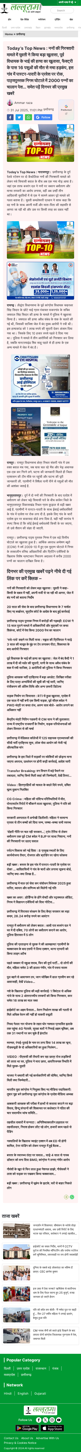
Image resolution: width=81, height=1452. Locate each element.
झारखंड (47, 27)
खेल (71, 19)
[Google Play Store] (27, 1428)
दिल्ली (4, 27)
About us (27, 1438)
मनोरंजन (41, 19)
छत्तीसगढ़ (70, 27)
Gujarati (40, 1393)
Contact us (11, 1438)
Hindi (8, 1393)
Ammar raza (23, 103)
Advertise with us (47, 1438)
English (23, 1393)
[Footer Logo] (40, 1410)
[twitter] (45, 1420)
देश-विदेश (24, 19)
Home (9, 34)
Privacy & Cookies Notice (20, 1442)
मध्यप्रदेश (58, 27)
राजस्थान (41, 1368)
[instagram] (52, 1420)
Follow (45, 117)
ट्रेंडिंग (57, 19)
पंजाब (55, 1368)
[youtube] (58, 1420)
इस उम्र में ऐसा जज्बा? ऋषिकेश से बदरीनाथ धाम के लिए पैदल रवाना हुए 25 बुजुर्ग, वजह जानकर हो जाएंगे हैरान (54, 1292)
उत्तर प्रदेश (15, 27)
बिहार (38, 27)
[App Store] (52, 1428)
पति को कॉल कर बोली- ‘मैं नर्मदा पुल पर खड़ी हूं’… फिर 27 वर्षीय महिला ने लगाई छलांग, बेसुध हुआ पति (54, 1313)
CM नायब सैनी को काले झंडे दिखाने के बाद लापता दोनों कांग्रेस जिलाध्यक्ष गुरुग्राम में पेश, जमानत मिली (55, 1334)
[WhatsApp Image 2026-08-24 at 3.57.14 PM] (40, 455)
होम (9, 19)
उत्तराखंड (28, 27)
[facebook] (38, 1420)
